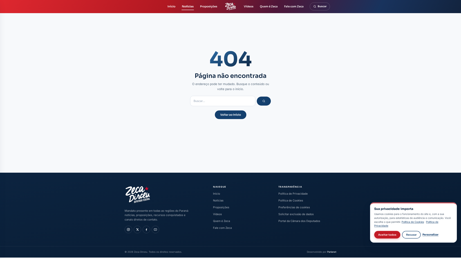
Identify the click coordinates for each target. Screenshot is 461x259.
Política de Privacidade (293, 193)
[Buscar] (264, 101)
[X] (137, 229)
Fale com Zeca (294, 6)
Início (171, 6)
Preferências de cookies (294, 207)
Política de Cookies (290, 200)
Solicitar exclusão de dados (296, 214)
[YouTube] (155, 229)
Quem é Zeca (269, 6)
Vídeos (248, 6)
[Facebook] (146, 229)
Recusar (411, 234)
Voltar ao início (230, 114)
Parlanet (331, 251)
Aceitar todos (387, 234)
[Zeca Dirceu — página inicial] (230, 6)
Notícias (188, 6)
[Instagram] (128, 229)
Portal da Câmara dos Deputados (299, 221)
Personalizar (430, 234)
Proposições (208, 6)
